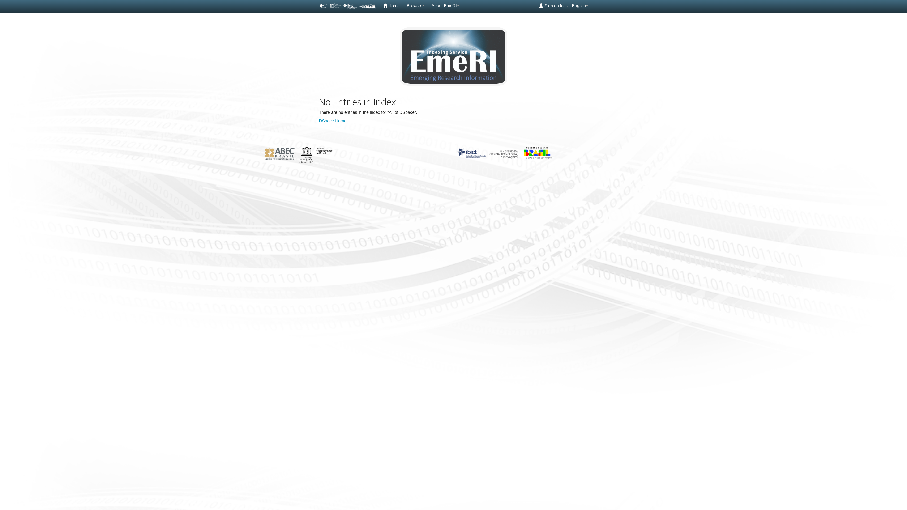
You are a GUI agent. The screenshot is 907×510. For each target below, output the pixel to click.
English (579, 5)
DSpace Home (333, 121)
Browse (414, 5)
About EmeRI (444, 5)
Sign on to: (554, 6)
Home (393, 6)
